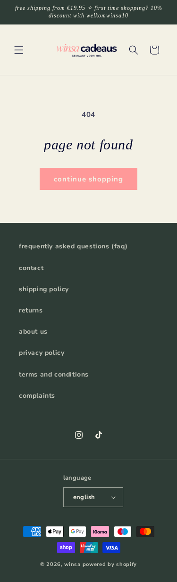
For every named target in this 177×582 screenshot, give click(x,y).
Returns (30, 310)
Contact (31, 267)
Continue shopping (88, 179)
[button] (18, 50)
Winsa (72, 564)
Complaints (37, 395)
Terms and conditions (54, 374)
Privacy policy (41, 352)
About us (33, 331)
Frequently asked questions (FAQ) (73, 246)
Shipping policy (44, 289)
